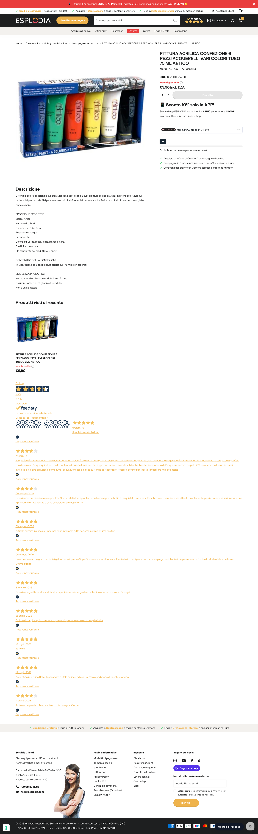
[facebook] (192, 760)
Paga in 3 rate (161, 30)
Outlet (146, 30)
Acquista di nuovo (81, 30)
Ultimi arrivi (101, 30)
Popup (181, 82)
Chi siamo (139, 758)
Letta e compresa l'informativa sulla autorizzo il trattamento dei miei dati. (202, 792)
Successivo (56, 424)
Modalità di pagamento (106, 758)
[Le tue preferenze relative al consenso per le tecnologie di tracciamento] (6, 827)
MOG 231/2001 (102, 795)
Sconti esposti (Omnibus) (108, 790)
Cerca (175, 20)
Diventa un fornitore (145, 772)
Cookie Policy (101, 781)
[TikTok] (199, 760)
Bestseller (117, 30)
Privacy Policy (101, 776)
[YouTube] (184, 760)
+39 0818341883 (30, 786)
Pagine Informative (105, 752)
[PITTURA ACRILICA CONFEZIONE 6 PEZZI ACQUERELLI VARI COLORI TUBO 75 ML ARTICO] (37, 328)
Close (254, 4)
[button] (170, 92)
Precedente (28, 424)
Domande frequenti (145, 767)
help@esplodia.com (32, 791)
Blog (136, 785)
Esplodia (139, 752)
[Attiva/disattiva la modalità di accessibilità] (241, 11)
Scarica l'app (180, 30)
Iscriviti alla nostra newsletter (191, 776)
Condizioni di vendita (105, 785)
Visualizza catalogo (71, 20)
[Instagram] (175, 760)
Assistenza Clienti (143, 762)
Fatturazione (100, 772)
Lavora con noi (141, 776)
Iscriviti (186, 802)
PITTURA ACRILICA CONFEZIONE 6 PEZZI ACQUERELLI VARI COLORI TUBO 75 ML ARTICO (36, 358)
